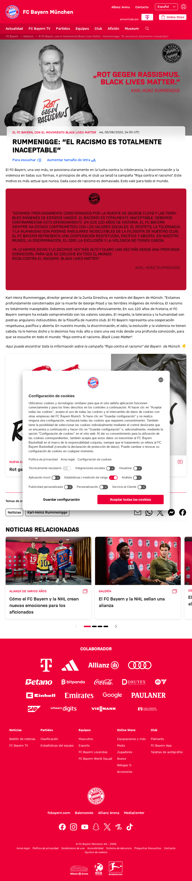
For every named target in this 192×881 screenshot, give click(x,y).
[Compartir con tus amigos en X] (160, 512)
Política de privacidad (45, 848)
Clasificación (49, 738)
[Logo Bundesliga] (115, 868)
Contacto (141, 7)
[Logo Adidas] (70, 665)
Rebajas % (124, 765)
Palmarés (157, 738)
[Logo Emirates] (79, 695)
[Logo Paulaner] (148, 695)
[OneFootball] (118, 827)
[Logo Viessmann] (103, 708)
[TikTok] (129, 827)
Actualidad (14, 28)
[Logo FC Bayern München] (96, 796)
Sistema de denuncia (119, 848)
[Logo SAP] (34, 709)
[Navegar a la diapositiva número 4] (105, 626)
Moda (121, 745)
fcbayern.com (59, 813)
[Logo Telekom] (46, 665)
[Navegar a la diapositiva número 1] (87, 626)
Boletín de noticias (22, 738)
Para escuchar (24, 160)
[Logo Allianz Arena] (79, 870)
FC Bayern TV (39, 28)
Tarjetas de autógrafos (167, 752)
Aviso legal (23, 848)
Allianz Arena (120, 7)
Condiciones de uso (73, 848)
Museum (132, 28)
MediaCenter (134, 813)
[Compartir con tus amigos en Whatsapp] (149, 512)
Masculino (86, 738)
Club (98, 28)
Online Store (126, 730)
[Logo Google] (112, 695)
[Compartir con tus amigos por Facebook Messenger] (171, 512)
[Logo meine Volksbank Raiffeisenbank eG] (147, 709)
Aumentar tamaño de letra (68, 160)
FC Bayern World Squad (95, 758)
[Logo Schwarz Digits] (63, 709)
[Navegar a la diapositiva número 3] (100, 626)
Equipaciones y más (131, 738)
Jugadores (124, 752)
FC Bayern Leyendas (93, 752)
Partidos (63, 28)
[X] (107, 827)
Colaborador (96, 648)
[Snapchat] (96, 827)
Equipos (82, 28)
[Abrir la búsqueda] (147, 28)
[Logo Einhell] (40, 695)
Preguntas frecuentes (147, 848)
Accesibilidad (95, 848)
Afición (113, 28)
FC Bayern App (161, 745)
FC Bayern (12, 36)
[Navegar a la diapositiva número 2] (94, 626)
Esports (84, 745)
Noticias (28, 36)
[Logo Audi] (139, 665)
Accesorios (124, 771)
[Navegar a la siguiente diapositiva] (116, 626)
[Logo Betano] (38, 682)
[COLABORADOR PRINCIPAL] (147, 17)
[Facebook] (62, 827)
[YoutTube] (85, 827)
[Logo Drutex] (133, 682)
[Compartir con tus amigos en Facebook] (182, 512)
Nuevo (121, 758)
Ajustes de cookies (96, 852)
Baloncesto (84, 813)
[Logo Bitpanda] (73, 682)
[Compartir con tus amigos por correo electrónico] (137, 512)
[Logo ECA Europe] (98, 869)
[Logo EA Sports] (161, 682)
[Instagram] (73, 827)
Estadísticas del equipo (57, 745)
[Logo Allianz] (103, 665)
